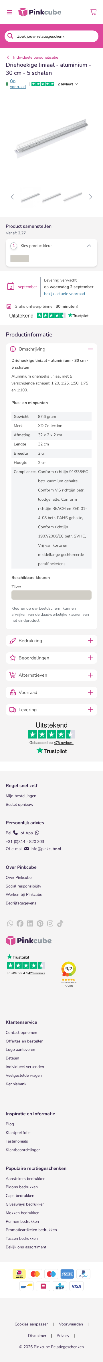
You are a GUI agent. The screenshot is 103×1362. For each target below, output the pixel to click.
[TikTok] (60, 923)
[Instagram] (50, 923)
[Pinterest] (40, 923)
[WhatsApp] (10, 923)
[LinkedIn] (30, 923)
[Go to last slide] (12, 197)
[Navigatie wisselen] (9, 12)
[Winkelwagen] (93, 12)
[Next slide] (90, 197)
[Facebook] (20, 923)
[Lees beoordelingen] (58, 84)
